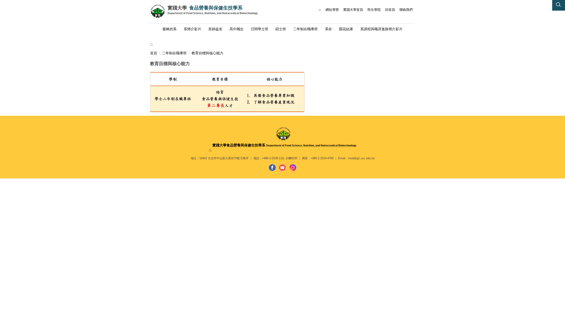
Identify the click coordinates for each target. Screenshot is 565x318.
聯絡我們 (406, 9)
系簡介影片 (192, 29)
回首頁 (390, 9)
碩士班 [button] (280, 29)
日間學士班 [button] (259, 29)
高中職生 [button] (237, 29)
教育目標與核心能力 (207, 53)
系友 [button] (328, 29)
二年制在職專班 (174, 53)
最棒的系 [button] (169, 29)
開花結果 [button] (346, 29)
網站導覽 (332, 9)
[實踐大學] (159, 11)
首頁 (153, 53)
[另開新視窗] (272, 167)
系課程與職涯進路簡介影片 (381, 29)
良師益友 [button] (215, 29)
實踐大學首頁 (353, 9)
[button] (558, 5)
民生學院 (374, 9)
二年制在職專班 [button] (305, 29)
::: (319, 9)
